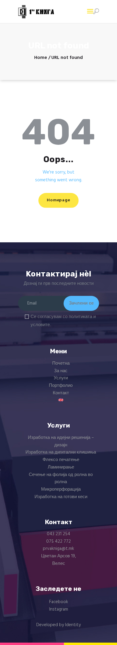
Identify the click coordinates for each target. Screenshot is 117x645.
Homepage (58, 200)
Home (40, 57)
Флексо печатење (61, 459)
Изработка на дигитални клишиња (61, 452)
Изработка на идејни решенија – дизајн (61, 441)
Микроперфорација (61, 489)
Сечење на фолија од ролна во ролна (61, 478)
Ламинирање (61, 467)
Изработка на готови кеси (60, 497)
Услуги (61, 378)
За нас (61, 371)
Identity (73, 625)
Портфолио (61, 385)
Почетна (61, 363)
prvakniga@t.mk (58, 548)
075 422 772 (58, 541)
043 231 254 (58, 534)
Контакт (61, 393)
